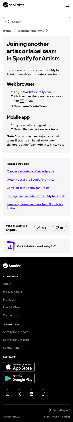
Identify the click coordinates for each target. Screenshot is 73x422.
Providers (9, 299)
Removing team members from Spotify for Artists (35, 206)
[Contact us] (64, 246)
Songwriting (11, 347)
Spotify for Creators (16, 340)
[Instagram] (7, 393)
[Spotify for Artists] (13, 5)
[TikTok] (43, 393)
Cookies (66, 416)
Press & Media (12, 292)
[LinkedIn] (31, 393)
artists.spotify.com (38, 92)
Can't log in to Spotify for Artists (28, 188)
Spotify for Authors (15, 332)
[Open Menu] (68, 5)
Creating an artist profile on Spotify (30, 171)
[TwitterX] (19, 393)
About (7, 284)
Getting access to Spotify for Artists (30, 179)
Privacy (55, 416)
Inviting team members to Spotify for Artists (36, 196)
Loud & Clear (11, 307)
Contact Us (10, 315)
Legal (46, 416)
